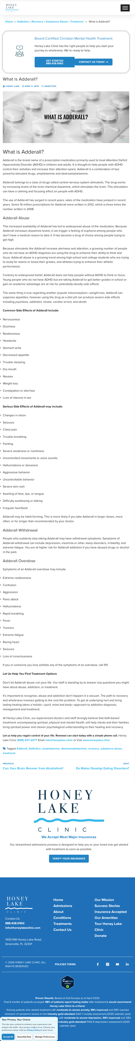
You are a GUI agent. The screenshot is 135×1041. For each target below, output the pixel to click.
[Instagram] (107, 964)
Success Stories (107, 905)
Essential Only (24, 1036)
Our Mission (104, 899)
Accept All (8, 1036)
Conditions (62, 917)
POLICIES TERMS (65, 964)
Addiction (23, 21)
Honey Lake (12, 86)
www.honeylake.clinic (96, 740)
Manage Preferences (45, 1036)
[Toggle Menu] (125, 7)
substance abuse (111, 748)
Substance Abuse (57, 21)
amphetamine (51, 748)
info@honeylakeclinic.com (22, 927)
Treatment (76, 21)
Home (9, 21)
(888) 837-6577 (27, 740)
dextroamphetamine (73, 748)
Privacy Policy (33, 1030)
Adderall (22, 748)
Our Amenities (106, 917)
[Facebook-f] (97, 964)
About (58, 911)
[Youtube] (117, 964)
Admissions (62, 905)
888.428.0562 (14, 923)
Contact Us (62, 929)
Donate (101, 935)
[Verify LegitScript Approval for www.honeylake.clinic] (67, 988)
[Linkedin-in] (127, 964)
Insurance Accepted (111, 911)
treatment (9, 753)
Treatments (62, 923)
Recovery (37, 21)
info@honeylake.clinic (59, 740)
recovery (93, 748)
